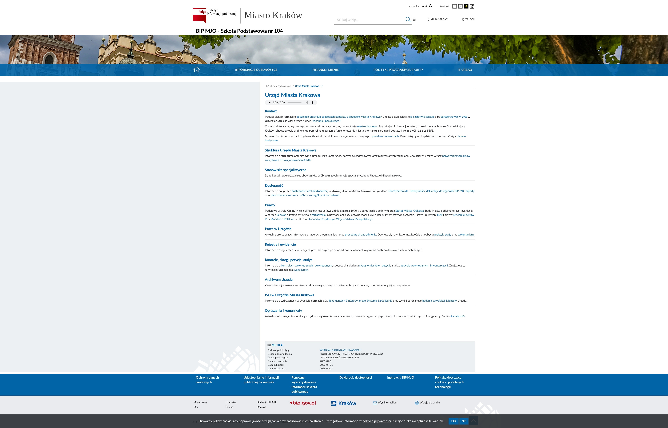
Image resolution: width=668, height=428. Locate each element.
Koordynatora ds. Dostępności (406, 191)
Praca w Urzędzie (278, 229)
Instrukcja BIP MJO (400, 377)
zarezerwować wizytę (454, 116)
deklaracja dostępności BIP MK (445, 191)
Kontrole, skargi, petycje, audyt (288, 260)
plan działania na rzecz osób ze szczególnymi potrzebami (305, 195)
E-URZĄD (465, 70)
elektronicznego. (367, 126)
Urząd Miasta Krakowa (307, 86)
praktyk (439, 234)
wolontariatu (466, 234)
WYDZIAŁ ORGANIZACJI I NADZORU (340, 350)
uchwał (281, 215)
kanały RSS (458, 316)
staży (448, 234)
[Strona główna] (198, 70)
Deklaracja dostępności (355, 377)
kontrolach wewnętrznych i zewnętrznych (306, 265)
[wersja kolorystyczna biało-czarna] (460, 6)
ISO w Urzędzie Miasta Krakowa (289, 295)
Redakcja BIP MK (266, 402)
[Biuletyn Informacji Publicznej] (307, 405)
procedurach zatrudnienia (360, 234)
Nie (464, 421)
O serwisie (231, 402)
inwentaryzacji (439, 265)
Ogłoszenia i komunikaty (283, 310)
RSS (196, 407)
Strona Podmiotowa (280, 86)
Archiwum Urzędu (279, 279)
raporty (470, 191)
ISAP (440, 215)
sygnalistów (300, 269)
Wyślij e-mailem (387, 402)
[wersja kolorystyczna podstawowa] (454, 6)
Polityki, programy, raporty (398, 70)
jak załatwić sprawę (422, 116)
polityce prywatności (377, 421)
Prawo (270, 205)
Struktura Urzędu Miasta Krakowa (290, 150)
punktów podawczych (385, 136)
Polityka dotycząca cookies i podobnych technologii (449, 382)
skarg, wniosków (369, 265)
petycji (386, 265)
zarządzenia (319, 215)
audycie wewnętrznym (414, 265)
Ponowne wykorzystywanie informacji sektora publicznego (304, 384)
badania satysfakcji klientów (439, 300)
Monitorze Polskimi (282, 219)
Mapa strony (200, 402)
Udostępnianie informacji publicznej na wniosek (261, 380)
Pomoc (229, 407)
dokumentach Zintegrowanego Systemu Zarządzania (360, 300)
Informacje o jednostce (256, 70)
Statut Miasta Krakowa (409, 210)
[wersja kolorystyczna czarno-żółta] (466, 6)
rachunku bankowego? (326, 121)
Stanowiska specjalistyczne (285, 170)
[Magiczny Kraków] (349, 405)
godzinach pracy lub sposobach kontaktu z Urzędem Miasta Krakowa (339, 116)
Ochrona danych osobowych (207, 380)
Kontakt (271, 111)
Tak (453, 421)
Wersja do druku (429, 402)
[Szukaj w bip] (408, 20)
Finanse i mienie (325, 70)
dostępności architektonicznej (310, 191)
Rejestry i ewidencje (280, 244)
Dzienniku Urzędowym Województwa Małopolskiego (340, 219)
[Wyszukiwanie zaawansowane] (414, 20)
